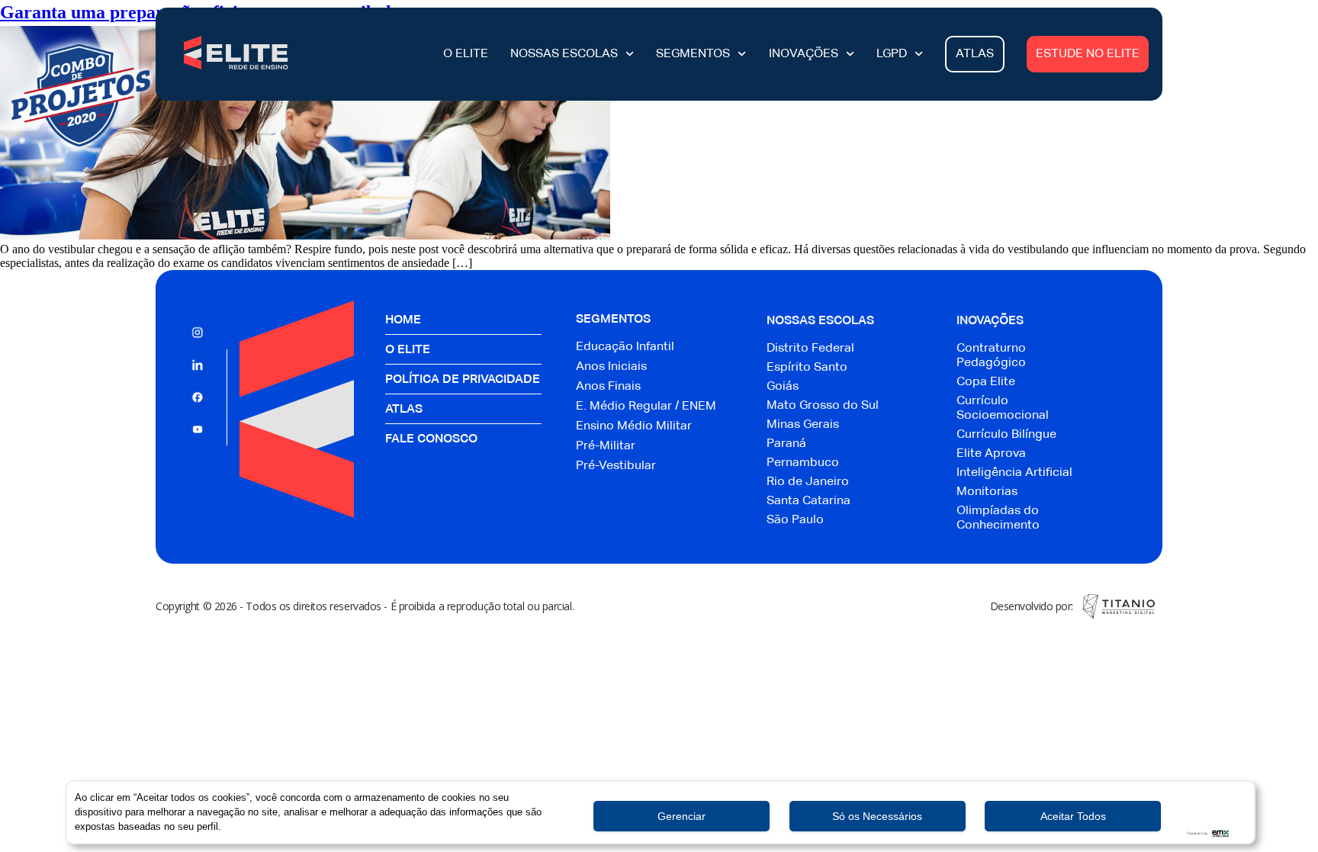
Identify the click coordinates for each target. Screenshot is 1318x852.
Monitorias (986, 492)
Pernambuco (803, 463)
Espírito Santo (807, 368)
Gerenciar (681, 816)
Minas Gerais (803, 425)
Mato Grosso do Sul (823, 406)
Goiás (783, 387)
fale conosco (431, 439)
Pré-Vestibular (616, 466)
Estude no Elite (1088, 54)
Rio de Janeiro (808, 482)
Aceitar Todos (1073, 816)
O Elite (465, 54)
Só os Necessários (877, 816)
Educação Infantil (625, 347)
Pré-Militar (605, 446)
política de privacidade (462, 380)
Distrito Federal (810, 348)
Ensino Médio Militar (634, 426)
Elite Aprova (991, 454)
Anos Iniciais (611, 367)
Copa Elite (985, 382)
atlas (404, 409)
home (403, 320)
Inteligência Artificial (1014, 473)
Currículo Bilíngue (1006, 435)
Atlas (975, 54)
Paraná (786, 444)
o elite (407, 350)
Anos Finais (608, 387)
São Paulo (795, 520)
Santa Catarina (808, 501)
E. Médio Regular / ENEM (646, 406)
